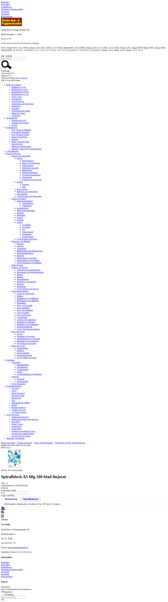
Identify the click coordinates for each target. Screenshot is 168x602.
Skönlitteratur (11, 118)
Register (20, 284)
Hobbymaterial (23, 353)
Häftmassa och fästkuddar (27, 324)
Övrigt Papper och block (27, 239)
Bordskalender (23, 365)
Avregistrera (9, 594)
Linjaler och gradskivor (26, 320)
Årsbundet (16, 362)
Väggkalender (22, 369)
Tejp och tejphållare (25, 310)
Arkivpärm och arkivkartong (28, 270)
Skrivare (20, 246)
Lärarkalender (22, 381)
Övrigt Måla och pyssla (26, 358)
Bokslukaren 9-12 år (20, 94)
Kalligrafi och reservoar (32, 180)
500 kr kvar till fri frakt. (10, 80)
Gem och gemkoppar (25, 293)
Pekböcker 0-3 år (19, 87)
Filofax (20, 372)
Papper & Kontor (13, 154)
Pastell (14, 405)
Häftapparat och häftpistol (27, 298)
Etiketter (20, 220)
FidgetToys (16, 106)
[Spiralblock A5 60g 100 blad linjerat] (14, 459)
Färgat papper (27, 232)
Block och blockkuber (26, 210)
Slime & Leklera (18, 113)
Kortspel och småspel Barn (23, 433)
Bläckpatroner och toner (27, 258)
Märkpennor (27, 170)
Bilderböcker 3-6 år (20, 89)
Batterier (20, 256)
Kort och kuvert (18, 331)
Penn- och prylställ (24, 305)
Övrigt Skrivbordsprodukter (28, 329)
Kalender (20, 379)
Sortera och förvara (19, 267)
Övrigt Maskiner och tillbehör (29, 263)
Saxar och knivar (24, 315)
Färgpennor (16, 398)
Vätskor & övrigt (19, 410)
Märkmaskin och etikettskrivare (30, 251)
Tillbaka (4, 519)
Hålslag (20, 296)
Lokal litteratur (12, 151)
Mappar (20, 277)
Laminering (21, 248)
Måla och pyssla (18, 346)
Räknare (20, 244)
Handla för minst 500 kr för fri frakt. (16, 446)
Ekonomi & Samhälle (20, 132)
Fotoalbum (21, 286)
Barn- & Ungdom (13, 85)
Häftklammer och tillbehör (28, 301)
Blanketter (21, 215)
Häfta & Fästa (17, 265)
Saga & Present (18, 101)
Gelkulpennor (27, 165)
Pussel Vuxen (17, 424)
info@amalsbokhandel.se (17, 547)
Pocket (14, 125)
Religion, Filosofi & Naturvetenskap (27, 149)
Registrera (8, 592)
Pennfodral (21, 303)
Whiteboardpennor (30, 172)
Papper (20, 222)
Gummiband (22, 317)
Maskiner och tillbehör (21, 241)
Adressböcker (27, 203)
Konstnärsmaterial (24, 355)
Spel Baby (16, 422)
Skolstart (15, 377)
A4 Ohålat (26, 225)
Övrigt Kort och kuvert (26, 343)
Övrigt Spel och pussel (21, 436)
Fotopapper (27, 234)
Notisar (20, 218)
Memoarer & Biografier (21, 146)
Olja (13, 400)
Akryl (14, 391)
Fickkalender (22, 367)
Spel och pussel (12, 415)
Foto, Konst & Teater (20, 135)
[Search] (6, 68)
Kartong (20, 213)
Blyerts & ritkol (18, 396)
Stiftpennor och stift (30, 168)
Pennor (20, 158)
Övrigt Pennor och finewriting (29, 196)
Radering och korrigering (27, 191)
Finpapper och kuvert (26, 336)
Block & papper (18, 393)
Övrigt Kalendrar (19, 384)
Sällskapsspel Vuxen (20, 417)
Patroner (25, 184)
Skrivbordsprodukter (20, 291)
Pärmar (20, 275)
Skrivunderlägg (23, 308)
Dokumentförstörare (25, 253)
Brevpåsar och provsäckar (27, 341)
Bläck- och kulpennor (31, 163)
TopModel (16, 116)
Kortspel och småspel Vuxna (23, 431)
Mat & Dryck (17, 144)
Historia (15, 139)
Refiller (20, 182)
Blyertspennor (28, 161)
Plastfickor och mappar (26, 282)
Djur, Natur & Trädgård (21, 130)
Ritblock (20, 350)
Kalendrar (10, 360)
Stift (23, 187)
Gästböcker (27, 206)
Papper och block (19, 199)
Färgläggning (22, 348)
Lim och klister (23, 312)
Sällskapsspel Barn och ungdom (25, 419)
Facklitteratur (11, 127)
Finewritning (22, 194)
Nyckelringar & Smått (21, 111)
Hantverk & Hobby (20, 137)
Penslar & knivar (18, 407)
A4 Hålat (26, 227)
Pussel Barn (16, 426)
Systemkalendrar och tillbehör (29, 374)
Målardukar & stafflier (21, 403)
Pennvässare (22, 189)
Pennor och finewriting (21, 156)
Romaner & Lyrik (19, 120)
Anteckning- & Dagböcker (23, 104)
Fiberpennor (27, 177)
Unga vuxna (17, 97)
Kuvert (20, 334)
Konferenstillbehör (24, 327)
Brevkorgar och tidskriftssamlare (30, 272)
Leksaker (15, 108)
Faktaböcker (17, 99)
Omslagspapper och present (28, 339)
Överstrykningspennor (31, 175)
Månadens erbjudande (15, 438)
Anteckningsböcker (25, 201)
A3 (23, 229)
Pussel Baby (17, 429)
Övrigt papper (28, 237)
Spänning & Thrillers (20, 123)
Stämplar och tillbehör (26, 322)
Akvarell (15, 388)
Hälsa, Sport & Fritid (20, 142)
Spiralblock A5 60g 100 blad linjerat (70, 443)
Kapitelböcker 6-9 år (20, 92)
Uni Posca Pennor (19, 412)
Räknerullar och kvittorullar (28, 260)
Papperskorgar (23, 279)
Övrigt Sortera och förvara (28, 289)
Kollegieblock (22, 208)
